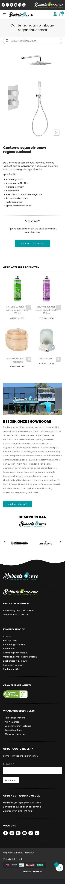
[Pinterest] (11, 5)
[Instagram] (19, 5)
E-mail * (8, 764)
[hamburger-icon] (4, 14)
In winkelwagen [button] (28, 307)
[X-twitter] (7, 5)
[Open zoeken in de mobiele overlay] (32, 41)
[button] (4, 541)
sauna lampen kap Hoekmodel (17, 360)
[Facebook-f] (3, 5)
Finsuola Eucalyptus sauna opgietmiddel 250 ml (17, 310)
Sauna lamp (46, 358)
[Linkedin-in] (24, 5)
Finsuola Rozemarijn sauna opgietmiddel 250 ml (46, 310)
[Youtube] (15, 5)
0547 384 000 (32, 232)
